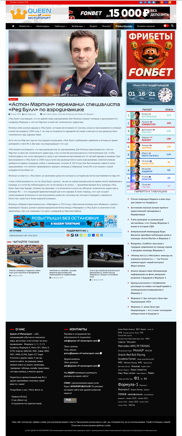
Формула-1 (13, 99)
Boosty (162, 2)
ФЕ (145, 378)
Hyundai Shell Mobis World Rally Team (131, 339)
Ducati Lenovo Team (131, 333)
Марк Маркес (142, 373)
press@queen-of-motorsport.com (81, 353)
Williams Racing (130, 362)
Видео (93, 26)
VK (141, 2)
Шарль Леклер (137, 389)
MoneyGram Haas (125, 350)
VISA (166, 2)
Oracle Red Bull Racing (66, 114)
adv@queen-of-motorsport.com (80, 340)
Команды (77, 26)
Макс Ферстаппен (126, 373)
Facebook (145, 2)
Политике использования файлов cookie (90, 425)
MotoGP (138, 350)
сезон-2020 (131, 398)
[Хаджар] (136, 170)
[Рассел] (136, 131)
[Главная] (13, 26)
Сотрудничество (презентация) (26, 403)
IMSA (147, 339)
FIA (141, 332)
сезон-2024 (133, 402)
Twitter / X (149, 2)
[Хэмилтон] (136, 123)
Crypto (169, 2)
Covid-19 (150, 329)
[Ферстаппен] (136, 154)
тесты (132, 404)
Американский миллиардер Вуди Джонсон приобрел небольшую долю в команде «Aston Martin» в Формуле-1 (151, 235)
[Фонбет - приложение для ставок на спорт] (119, 18)
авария (146, 390)
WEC (120, 362)
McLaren (131, 341)
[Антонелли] (136, 115)
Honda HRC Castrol (125, 335)
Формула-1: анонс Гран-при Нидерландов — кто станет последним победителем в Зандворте (151, 310)
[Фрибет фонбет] (151, 78)
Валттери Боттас (124, 366)
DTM (120, 332)
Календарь (43, 26)
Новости (24, 26)
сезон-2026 (122, 405)
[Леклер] (136, 139)
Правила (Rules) (19, 396)
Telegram (153, 2)
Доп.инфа (101, 235)
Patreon (72, 235)
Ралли (151, 373)
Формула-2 (143, 385)
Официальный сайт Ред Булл (23, 235)
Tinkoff (85, 235)
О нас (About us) (19, 400)
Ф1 (85, 114)
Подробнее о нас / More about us (26, 389)
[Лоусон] (136, 178)
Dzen (157, 2)
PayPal (76, 235)
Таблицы (59, 26)
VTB (89, 235)
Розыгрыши (124, 26)
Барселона (148, 363)
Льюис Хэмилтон (139, 369)
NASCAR (148, 350)
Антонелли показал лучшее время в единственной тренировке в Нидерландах (62, 273)
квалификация (135, 394)
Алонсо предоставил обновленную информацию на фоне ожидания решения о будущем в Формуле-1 (149, 274)
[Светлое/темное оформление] (166, 25)
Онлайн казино (146, 26)
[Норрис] (136, 146)
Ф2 (142, 379)
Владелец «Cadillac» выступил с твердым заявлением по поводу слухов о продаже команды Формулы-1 (151, 247)
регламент (121, 398)
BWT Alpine (141, 329)
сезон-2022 (122, 402)
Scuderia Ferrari (127, 358)
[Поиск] (172, 25)
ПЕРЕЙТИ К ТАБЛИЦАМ (150, 191)
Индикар (135, 366)
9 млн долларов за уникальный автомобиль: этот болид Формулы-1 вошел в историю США (150, 223)
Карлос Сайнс (145, 366)
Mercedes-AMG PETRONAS (134, 346)
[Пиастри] (136, 162)
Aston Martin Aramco (50, 114)
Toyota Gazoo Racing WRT (145, 359)
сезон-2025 (144, 402)
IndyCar (122, 341)
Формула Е (124, 389)
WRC (140, 362)
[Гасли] (136, 186)
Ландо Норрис (123, 370)
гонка (122, 394)
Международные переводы (93, 235)
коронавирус (149, 394)
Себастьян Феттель (125, 379)
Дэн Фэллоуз (79, 114)
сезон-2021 (143, 398)
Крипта (97, 235)
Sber (81, 235)
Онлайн (106, 26)
